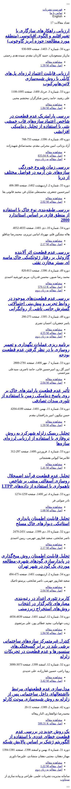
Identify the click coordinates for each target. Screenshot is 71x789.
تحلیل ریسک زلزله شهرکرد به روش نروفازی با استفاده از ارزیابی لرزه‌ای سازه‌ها (36, 438)
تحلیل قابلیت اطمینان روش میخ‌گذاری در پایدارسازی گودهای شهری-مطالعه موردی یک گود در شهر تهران (35, 561)
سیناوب (65, 779)
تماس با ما (56, 13)
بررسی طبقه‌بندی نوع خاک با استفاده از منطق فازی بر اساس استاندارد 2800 (36, 214)
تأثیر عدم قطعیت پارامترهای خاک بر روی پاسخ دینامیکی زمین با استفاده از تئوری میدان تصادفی (35, 395)
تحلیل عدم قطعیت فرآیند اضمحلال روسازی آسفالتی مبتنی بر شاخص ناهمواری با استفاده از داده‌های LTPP (36, 480)
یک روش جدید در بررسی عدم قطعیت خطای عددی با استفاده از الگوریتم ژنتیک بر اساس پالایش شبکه (36, 736)
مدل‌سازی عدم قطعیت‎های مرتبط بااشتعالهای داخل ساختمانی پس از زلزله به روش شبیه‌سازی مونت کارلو (36, 693)
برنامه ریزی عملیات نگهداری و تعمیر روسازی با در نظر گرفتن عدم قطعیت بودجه (36, 349)
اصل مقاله (51, 65)
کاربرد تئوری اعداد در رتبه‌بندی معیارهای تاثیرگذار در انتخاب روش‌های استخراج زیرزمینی (42, 603)
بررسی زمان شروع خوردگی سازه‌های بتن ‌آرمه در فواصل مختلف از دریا (37, 172)
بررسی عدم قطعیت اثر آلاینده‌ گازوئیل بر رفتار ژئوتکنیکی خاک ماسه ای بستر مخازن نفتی (36, 257)
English (57, 16)
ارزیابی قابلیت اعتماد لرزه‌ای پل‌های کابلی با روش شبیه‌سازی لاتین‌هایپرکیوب (37, 78)
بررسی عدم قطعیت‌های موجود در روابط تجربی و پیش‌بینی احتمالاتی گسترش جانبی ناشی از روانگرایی (39, 303)
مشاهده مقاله (54, 61)
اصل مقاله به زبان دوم (48, 159)
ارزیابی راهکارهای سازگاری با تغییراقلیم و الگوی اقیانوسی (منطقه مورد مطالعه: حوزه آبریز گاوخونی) (37, 35)
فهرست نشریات (52, 9)
